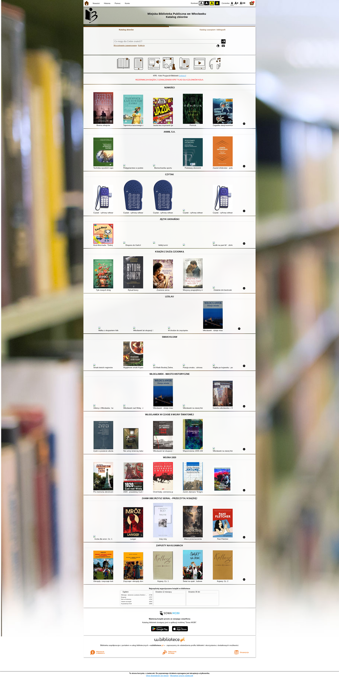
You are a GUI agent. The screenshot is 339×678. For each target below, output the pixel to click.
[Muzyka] (215, 70)
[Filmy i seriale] (200, 70)
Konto (127, 3)
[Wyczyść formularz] (218, 45)
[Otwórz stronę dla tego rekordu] (104, 108)
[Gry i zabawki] (169, 70)
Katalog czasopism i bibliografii (212, 30)
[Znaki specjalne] (223, 45)
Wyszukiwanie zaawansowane (125, 45)
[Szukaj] (223, 41)
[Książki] (124, 70)
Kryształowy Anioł (126, 603)
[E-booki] (139, 70)
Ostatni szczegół (126, 601)
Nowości (96, 3)
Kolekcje (141, 45)
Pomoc (118, 3)
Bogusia (123, 597)
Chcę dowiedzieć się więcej (157, 676)
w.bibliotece (156, 645)
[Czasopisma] (185, 70)
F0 (232, 3)
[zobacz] (182, 76)
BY (217, 3)
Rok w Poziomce (126, 599)
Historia (107, 3)
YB (211, 3)
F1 (236, 3)
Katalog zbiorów (126, 30)
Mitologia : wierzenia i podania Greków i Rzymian (136, 595)
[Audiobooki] (154, 70)
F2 (242, 3)
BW (206, 3)
